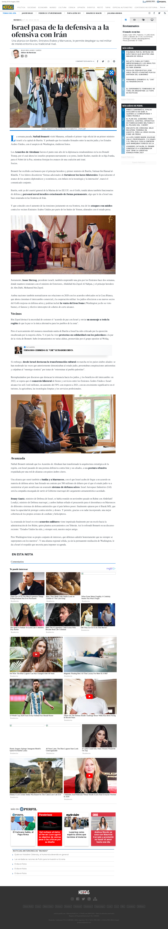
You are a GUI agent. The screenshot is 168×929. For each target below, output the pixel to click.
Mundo (53, 7)
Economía (42, 7)
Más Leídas (128, 48)
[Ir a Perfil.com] (161, 1)
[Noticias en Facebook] (154, 13)
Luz (116, 906)
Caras (38, 906)
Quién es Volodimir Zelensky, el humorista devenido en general (42, 854)
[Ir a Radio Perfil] (149, 1)
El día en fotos (21, 864)
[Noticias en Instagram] (149, 13)
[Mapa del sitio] (95, 899)
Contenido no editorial (146, 7)
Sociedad (31, 7)
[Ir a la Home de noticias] (84, 892)
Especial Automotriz (122, 7)
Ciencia (72, 7)
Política (21, 7)
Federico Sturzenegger (50, 13)
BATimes (141, 906)
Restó (100, 7)
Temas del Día (10, 13)
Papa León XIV (74, 13)
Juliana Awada (114, 13)
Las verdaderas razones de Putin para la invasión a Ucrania (40, 859)
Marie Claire (48, 906)
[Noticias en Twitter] (159, 13)
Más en (15, 809)
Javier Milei (27, 13)
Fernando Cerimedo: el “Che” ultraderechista (48, 350)
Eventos (91, 7)
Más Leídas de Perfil (133, 105)
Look (110, 906)
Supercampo (99, 906)
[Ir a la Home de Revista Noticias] (8, 7)
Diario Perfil (28, 906)
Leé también (30, 347)
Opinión (81, 7)
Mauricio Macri (94, 13)
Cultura (62, 7)
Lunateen (131, 906)
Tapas (107, 7)
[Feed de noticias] (165, 13)
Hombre (68, 906)
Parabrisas (88, 906)
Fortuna (58, 906)
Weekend (77, 906)
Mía (122, 906)
